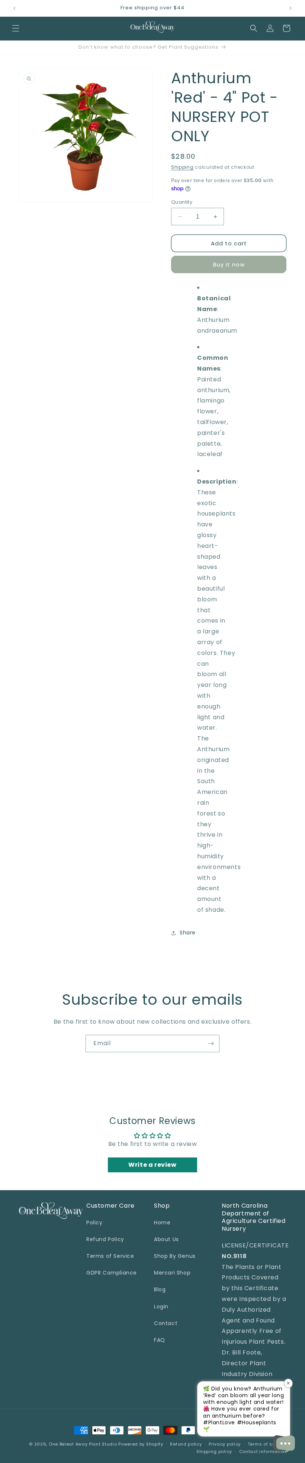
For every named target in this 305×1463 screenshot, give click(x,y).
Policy (94, 1222)
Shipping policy (214, 1451)
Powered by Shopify (140, 1444)
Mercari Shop (172, 1272)
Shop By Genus (175, 1256)
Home (162, 1222)
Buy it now (229, 264)
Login (161, 1306)
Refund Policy (105, 1239)
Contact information (262, 1451)
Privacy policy (225, 1444)
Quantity (181, 202)
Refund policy (186, 1444)
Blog (160, 1289)
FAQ (159, 1340)
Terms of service (267, 1444)
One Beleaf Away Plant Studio (83, 1444)
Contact (165, 1323)
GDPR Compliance (111, 1272)
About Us (166, 1239)
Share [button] (188, 932)
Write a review (152, 1164)
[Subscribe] (211, 1043)
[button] (15, 28)
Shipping (182, 167)
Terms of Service (110, 1256)
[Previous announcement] (14, 8)
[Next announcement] (290, 8)
